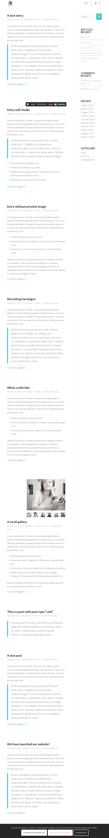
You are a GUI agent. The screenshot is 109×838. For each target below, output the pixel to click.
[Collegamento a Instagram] (95, 3)
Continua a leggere (16, 84)
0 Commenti (27, 114)
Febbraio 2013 (88, 123)
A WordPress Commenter (90, 80)
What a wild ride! (18, 387)
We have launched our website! (28, 744)
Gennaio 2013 (87, 126)
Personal (44, 114)
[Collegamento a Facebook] (100, 3)
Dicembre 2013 (88, 119)
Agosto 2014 (87, 109)
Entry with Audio (18, 109)
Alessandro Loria (51, 19)
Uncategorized (88, 159)
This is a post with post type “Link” (30, 611)
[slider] (62, 104)
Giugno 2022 (87, 105)
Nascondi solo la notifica (60, 832)
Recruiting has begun (21, 299)
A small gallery (17, 522)
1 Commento (27, 19)
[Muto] (55, 104)
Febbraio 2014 (88, 115)
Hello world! (85, 37)
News (38, 19)
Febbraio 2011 (88, 137)
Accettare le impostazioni (34, 832)
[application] (46, 104)
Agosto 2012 (87, 130)
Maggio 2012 (87, 133)
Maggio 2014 (87, 112)
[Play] (28, 104)
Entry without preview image (26, 206)
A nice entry (15, 15)
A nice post (14, 655)
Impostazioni (81, 832)
